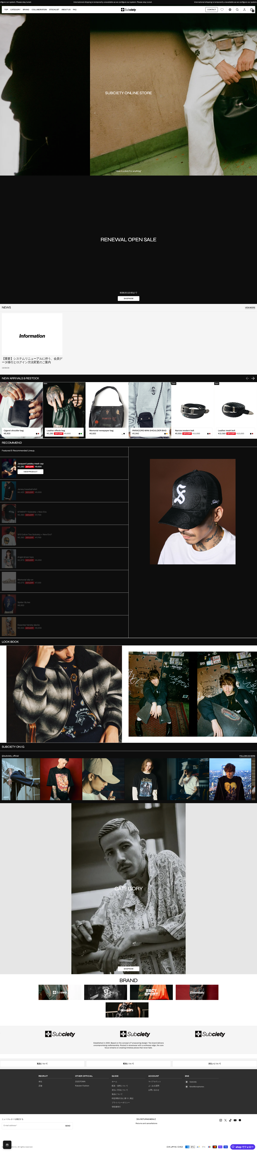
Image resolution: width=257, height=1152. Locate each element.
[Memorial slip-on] (9, 581)
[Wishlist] (222, 9)
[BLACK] (124, 433)
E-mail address (10, 1125)
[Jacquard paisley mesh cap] (9, 468)
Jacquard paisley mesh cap (31, 464)
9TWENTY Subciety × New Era (32, 512)
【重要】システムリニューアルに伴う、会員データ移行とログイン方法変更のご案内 (32, 360)
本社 (40, 1082)
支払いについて (214, 1064)
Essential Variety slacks (29, 625)
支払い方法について (120, 1090)
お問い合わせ (153, 1090)
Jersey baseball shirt (27, 489)
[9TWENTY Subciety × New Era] (9, 513)
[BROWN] (38, 433)
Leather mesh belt (226, 430)
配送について (128, 1064)
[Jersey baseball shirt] (9, 490)
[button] (237, 9)
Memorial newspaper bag (101, 430)
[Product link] (21, 410)
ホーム (114, 1082)
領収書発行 (116, 1107)
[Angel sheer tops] (9, 558)
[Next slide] (253, 378)
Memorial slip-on (25, 580)
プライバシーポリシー (121, 1103)
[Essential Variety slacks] (9, 626)
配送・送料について (120, 1086)
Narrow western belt (184, 430)
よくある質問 (153, 1086)
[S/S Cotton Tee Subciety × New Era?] (9, 536)
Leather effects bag (56, 430)
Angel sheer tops (26, 557)
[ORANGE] (166, 433)
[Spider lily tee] (9, 603)
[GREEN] (81, 433)
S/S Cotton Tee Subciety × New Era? (35, 534)
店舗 (40, 1086)
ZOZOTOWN (80, 1082)
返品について (42, 1064)
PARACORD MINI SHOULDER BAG (149, 430)
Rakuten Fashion (82, 1086)
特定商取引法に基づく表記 (122, 1098)
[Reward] (7, 1145)
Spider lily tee (24, 602)
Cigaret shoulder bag (14, 430)
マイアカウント (154, 1082)
